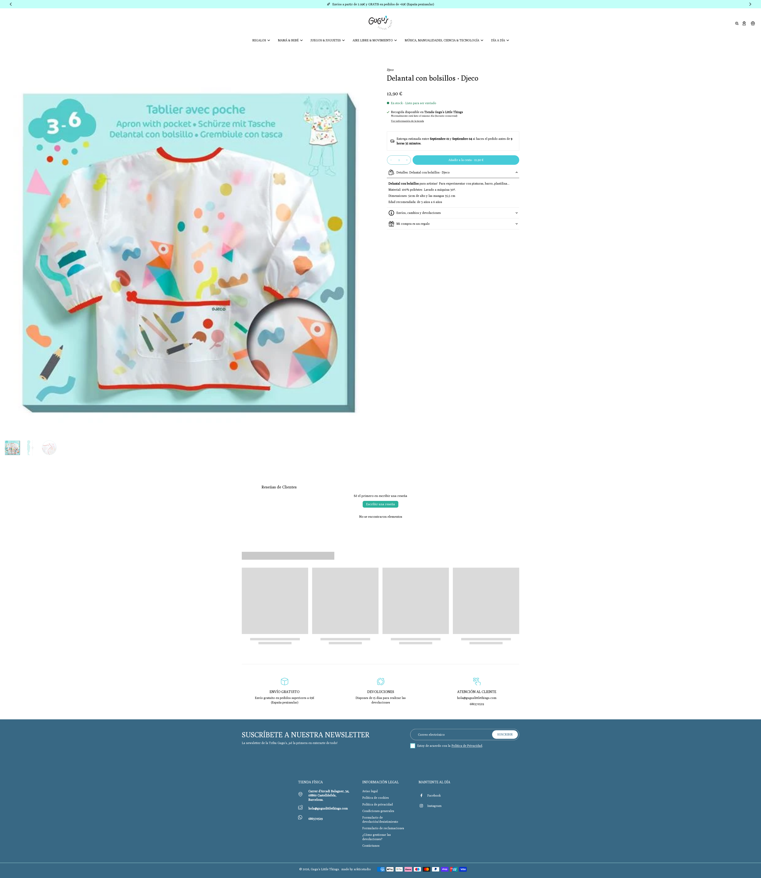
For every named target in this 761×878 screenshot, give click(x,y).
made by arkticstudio (356, 869)
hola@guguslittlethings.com (328, 808)
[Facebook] (423, 795)
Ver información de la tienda (407, 120)
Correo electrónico (431, 734)
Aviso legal (370, 791)
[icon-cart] (752, 23)
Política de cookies (375, 797)
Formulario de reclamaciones (383, 828)
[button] (466, 160)
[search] (736, 23)
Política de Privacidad (466, 745)
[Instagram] (423, 805)
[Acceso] (744, 23)
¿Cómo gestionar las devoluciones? (376, 837)
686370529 (315, 818)
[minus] (391, 160)
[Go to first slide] (750, 4)
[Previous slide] (10, 4)
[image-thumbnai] (12, 447)
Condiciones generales (378, 811)
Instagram (434, 805)
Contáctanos (371, 845)
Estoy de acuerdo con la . (450, 745)
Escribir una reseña (380, 504)
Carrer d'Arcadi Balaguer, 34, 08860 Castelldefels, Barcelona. (328, 795)
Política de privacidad (377, 804)
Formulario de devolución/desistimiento (380, 819)
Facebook (434, 795)
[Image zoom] (189, 253)
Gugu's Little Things (325, 869)
